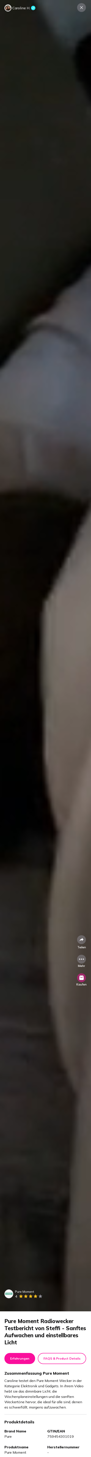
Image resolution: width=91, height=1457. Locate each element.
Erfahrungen (19, 1358)
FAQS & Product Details (62, 1358)
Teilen (81, 947)
